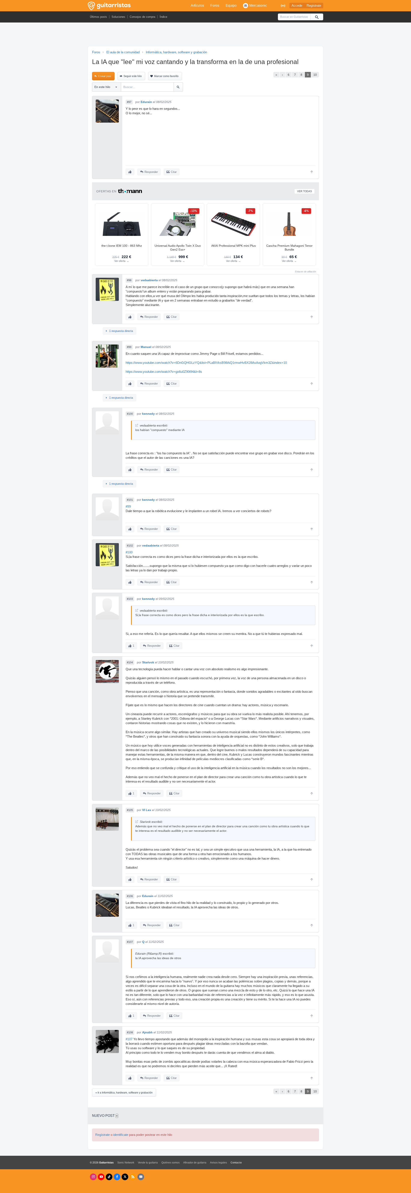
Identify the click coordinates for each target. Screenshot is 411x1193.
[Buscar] (316, 17)
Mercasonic (258, 5)
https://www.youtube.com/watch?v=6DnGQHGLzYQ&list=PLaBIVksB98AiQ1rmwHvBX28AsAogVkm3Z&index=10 (206, 362)
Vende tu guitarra (148, 1162)
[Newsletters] (140, 1177)
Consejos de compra (142, 16)
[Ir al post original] (136, 425)
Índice (163, 16)
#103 (130, 598)
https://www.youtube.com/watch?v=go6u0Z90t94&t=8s (164, 371)
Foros (214, 5)
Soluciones (118, 16)
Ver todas (304, 191)
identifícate (120, 1135)
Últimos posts (98, 16)
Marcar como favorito (166, 76)
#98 (129, 280)
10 (315, 74)
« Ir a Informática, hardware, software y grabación (124, 1092)
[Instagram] (93, 1177)
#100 (130, 413)
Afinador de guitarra (194, 1162)
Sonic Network (125, 1162)
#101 (130, 499)
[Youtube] (101, 1177)
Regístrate (314, 5)
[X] (125, 1177)
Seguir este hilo (133, 76)
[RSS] (133, 1177)
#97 (129, 102)
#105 (130, 810)
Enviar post (104, 76)
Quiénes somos (170, 1162)
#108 (130, 1032)
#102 (130, 545)
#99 (129, 347)
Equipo (231, 5)
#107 (130, 941)
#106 (130, 896)
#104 (130, 662)
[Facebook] (117, 1177)
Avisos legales (218, 1162)
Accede (297, 5)
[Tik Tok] (109, 1177)
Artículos (197, 5)
